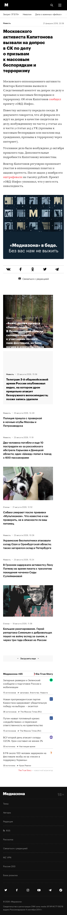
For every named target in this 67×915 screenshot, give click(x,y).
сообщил (55, 99)
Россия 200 (9, 866)
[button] (60, 5)
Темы (6, 803)
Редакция (8, 821)
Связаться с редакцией (35, 278)
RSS (7, 830)
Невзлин (27, 14)
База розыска (10, 875)
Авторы (7, 812)
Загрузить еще (28, 658)
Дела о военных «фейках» (48, 14)
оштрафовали (12, 177)
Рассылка (8, 839)
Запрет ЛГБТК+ (11, 14)
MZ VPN (7, 857)
